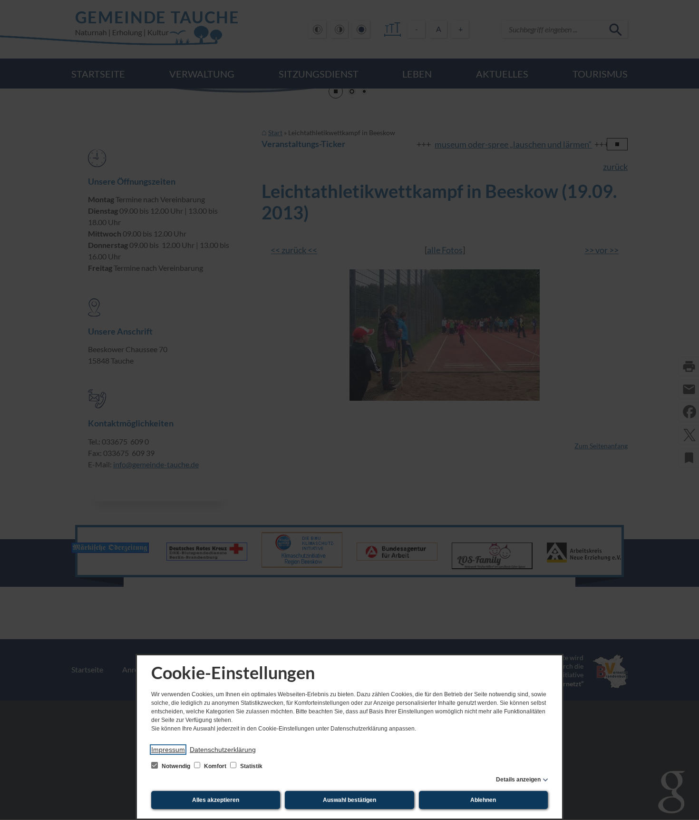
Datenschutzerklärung (223, 749)
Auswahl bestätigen (349, 800)
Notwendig (176, 766)
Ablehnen (483, 800)
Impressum (168, 749)
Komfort (215, 766)
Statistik (250, 766)
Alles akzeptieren (215, 800)
